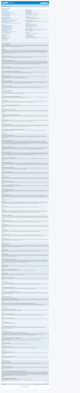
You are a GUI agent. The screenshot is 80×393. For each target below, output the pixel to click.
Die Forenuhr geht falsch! (4, 19)
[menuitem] (6, 5)
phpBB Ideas (33, 367)
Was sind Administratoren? (28, 10)
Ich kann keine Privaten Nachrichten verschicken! (31, 17)
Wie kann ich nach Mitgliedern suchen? (30, 26)
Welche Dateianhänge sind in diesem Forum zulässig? (31, 33)
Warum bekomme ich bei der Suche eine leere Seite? (31, 25)
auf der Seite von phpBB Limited (22, 363)
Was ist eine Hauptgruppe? (28, 14)
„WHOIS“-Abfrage (5, 372)
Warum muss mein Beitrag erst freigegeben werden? (7, 32)
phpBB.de (37, 363)
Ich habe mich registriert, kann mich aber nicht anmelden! (7, 12)
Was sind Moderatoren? (28, 11)
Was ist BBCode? (3, 35)
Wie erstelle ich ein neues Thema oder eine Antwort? (7, 25)
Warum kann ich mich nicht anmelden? (5, 13)
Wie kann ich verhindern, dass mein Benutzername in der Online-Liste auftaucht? (10, 18)
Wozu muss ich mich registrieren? (5, 10)
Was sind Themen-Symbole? (4, 40)
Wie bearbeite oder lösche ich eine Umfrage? (6, 28)
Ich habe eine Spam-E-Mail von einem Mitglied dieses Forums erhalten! (33, 18)
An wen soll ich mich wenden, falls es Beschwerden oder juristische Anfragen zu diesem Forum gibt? (36, 37)
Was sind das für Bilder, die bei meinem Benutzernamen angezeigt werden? (9, 21)
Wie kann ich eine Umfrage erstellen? (5, 27)
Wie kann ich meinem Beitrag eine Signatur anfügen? (7, 26)
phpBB (23, 385)
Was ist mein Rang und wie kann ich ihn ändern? (6, 22)
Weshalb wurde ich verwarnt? (5, 30)
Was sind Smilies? (3, 36)
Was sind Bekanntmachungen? (5, 38)
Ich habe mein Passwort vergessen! (5, 14)
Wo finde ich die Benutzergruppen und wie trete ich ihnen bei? (32, 12)
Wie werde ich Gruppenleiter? (29, 13)
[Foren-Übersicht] (5, 2)
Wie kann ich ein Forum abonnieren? (29, 30)
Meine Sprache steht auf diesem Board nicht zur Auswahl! (7, 20)
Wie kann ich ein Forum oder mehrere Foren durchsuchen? (32, 24)
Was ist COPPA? (3, 11)
